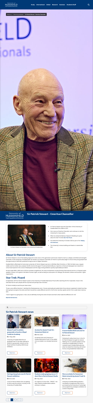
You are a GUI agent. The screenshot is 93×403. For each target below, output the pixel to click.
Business (62, 5)
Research (55, 5)
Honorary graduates (18, 14)
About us (9, 14)
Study (33, 5)
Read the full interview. (11, 297)
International (40, 5)
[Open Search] (89, 5)
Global (48, 5)
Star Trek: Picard (68, 237)
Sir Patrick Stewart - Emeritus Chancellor (35, 14)
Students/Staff (71, 5)
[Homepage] (11, 5)
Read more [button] (12, 353)
